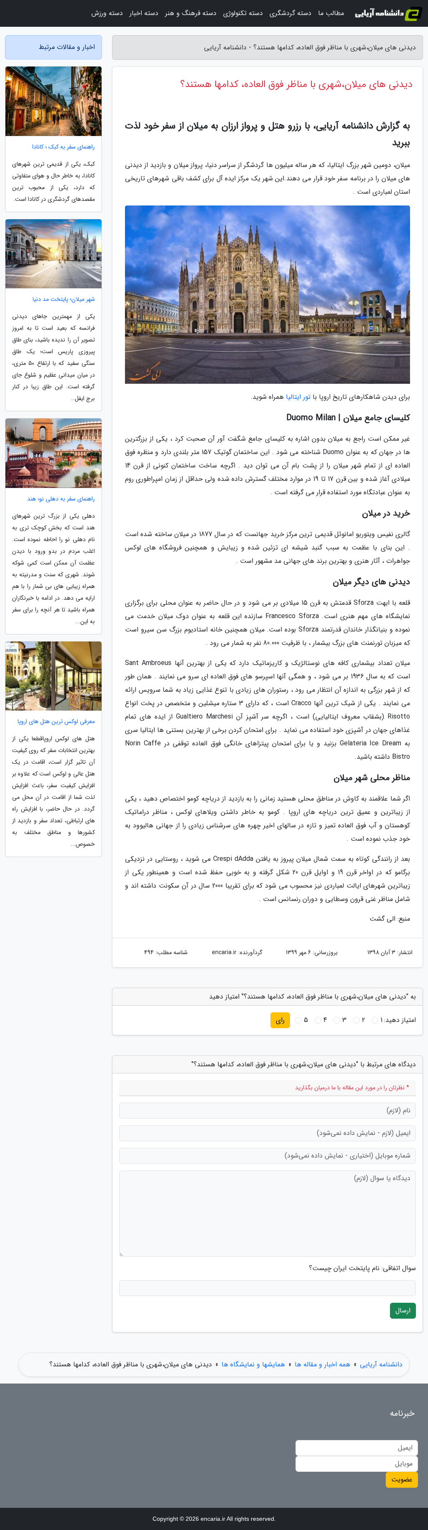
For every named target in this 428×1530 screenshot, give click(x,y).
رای (280, 1020)
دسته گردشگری (290, 13)
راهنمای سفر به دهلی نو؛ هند (61, 499)
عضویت (402, 1479)
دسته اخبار (144, 13)
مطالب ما (331, 13)
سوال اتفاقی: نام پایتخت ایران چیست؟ (362, 1268)
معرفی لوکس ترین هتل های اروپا (56, 721)
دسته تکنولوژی (243, 13)
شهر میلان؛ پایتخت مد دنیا (64, 299)
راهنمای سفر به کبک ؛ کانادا (63, 147)
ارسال (402, 1310)
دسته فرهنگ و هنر (191, 13)
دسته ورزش (107, 13)
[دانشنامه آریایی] (388, 13)
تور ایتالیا (298, 397)
